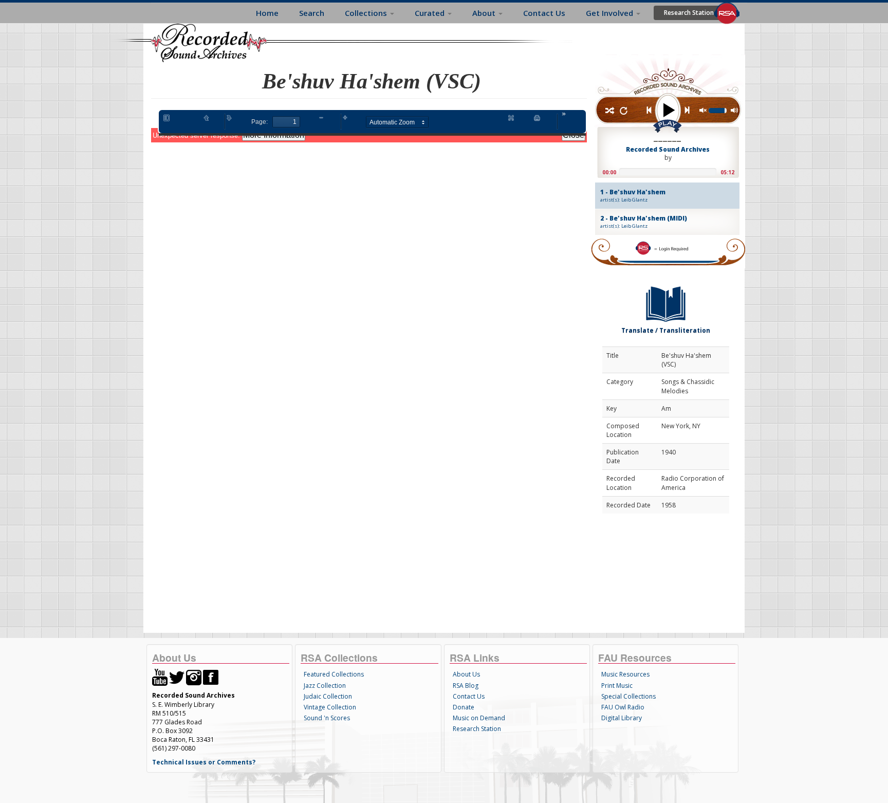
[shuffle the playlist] (609, 111)
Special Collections (628, 696)
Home (267, 13)
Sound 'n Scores (327, 718)
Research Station (689, 12)
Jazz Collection (325, 685)
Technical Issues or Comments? (203, 762)
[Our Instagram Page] (193, 676)
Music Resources (625, 674)
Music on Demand (479, 718)
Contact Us (544, 13)
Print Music (617, 685)
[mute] (703, 111)
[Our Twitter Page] (176, 676)
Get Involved (610, 13)
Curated (431, 13)
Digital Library (621, 718)
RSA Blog (465, 685)
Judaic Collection (328, 696)
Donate (463, 707)
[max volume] (735, 111)
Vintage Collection (330, 707)
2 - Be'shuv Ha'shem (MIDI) (643, 221)
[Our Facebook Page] (210, 676)
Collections (367, 13)
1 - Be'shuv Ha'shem (632, 195)
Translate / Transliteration (665, 330)
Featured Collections (334, 674)
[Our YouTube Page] (160, 676)
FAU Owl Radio (622, 707)
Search (311, 13)
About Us (466, 674)
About (484, 13)
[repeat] (624, 111)
